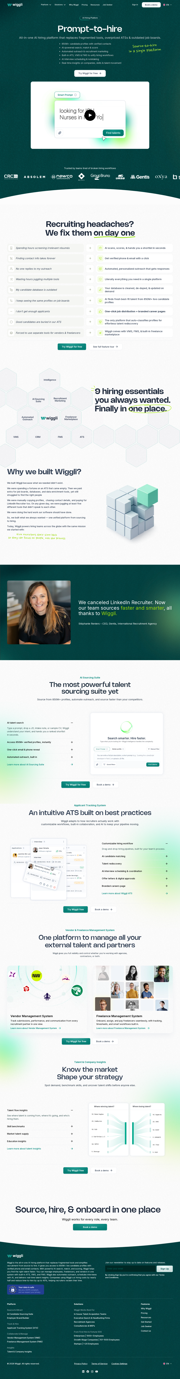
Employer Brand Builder (18, 1318)
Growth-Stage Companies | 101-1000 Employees (97, 1339)
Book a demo (90, 1227)
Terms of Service (99, 1363)
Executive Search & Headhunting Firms (92, 1318)
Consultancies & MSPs (84, 1326)
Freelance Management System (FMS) (25, 1341)
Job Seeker (107, 5)
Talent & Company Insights (19, 1351)
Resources (95, 5)
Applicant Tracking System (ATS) (22, 1328)
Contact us (146, 1331)
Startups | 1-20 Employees (86, 1344)
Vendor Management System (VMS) (23, 1337)
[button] (46, 4)
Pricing (85, 5)
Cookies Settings (119, 1363)
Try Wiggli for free (72, 346)
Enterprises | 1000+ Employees (89, 1336)
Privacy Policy (80, 1363)
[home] (15, 5)
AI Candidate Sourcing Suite (20, 1314)
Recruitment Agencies (84, 1322)
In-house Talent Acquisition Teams (90, 1314)
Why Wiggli (74, 5)
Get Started (146, 1322)
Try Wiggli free (75, 909)
